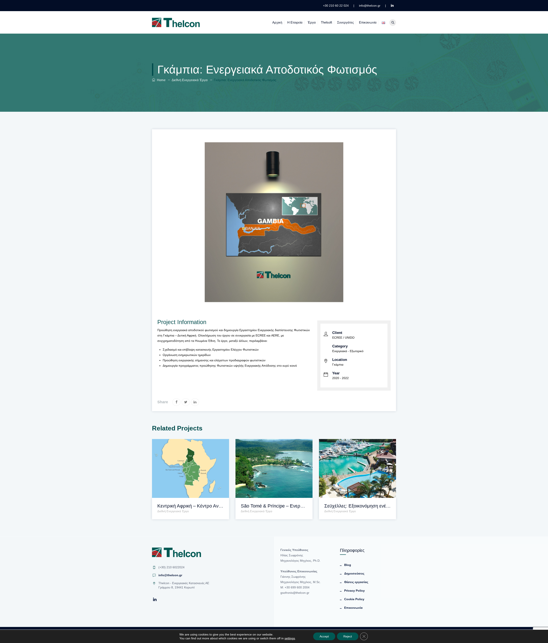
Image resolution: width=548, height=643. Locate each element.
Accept (324, 636)
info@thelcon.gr (170, 575)
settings (289, 638)
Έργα (312, 22)
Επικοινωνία (368, 22)
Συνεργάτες (345, 22)
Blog (347, 565)
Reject (347, 636)
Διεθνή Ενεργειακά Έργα (173, 511)
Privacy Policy (354, 590)
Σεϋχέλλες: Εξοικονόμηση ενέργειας (357, 506)
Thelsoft (326, 22)
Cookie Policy (354, 599)
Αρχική (277, 22)
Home (160, 80)
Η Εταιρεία (294, 22)
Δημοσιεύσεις (354, 573)
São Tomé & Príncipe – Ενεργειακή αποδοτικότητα (274, 506)
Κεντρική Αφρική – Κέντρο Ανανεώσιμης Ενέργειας (190, 506)
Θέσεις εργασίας (356, 582)
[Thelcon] (176, 22)
